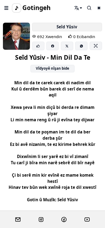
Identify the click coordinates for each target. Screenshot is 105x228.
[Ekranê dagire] (96, 46)
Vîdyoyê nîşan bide (52, 68)
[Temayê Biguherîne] (99, 8)
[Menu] (6, 8)
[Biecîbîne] (38, 46)
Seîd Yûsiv (67, 26)
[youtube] (87, 219)
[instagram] (41, 219)
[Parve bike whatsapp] (81, 46)
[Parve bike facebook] (52, 46)
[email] (17, 219)
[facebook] (64, 219)
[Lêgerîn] (78, 8)
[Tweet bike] (67, 46)
